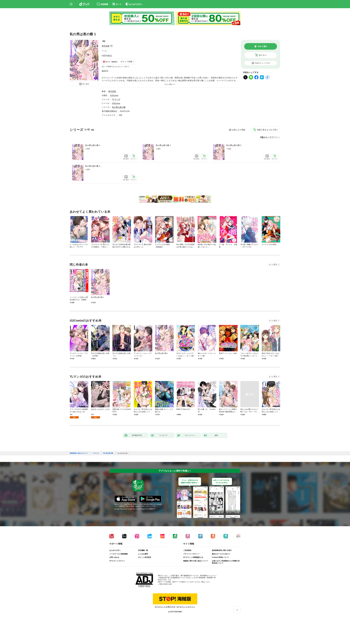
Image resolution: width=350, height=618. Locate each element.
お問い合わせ (114, 557)
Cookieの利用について (220, 557)
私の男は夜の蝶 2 (163, 145)
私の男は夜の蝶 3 (233, 145)
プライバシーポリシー (191, 554)
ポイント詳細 (126, 61)
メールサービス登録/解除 (118, 554)
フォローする (111, 46)
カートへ (262, 55)
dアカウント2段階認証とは (193, 557)
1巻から (264, 137)
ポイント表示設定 (144, 557)
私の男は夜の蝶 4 (92, 166)
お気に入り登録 (238, 130)
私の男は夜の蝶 (119, 107)
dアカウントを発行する (165, 607)
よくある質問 (143, 554)
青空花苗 (105, 46)
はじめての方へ (115, 550)
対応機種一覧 (143, 550)
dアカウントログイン (117, 561)
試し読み (86, 84)
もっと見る (273, 264)
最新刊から (274, 137)
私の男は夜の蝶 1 (92, 145)
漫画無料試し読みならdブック (79, 453)
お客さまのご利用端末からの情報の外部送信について (226, 562)
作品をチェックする (262, 63)
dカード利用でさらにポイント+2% (114, 67)
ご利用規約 (187, 550)
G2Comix (114, 95)
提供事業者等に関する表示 (222, 550)
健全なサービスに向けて (221, 554)
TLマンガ (116, 99)
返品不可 (105, 71)
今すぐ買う (262, 46)
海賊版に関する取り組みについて (195, 561)
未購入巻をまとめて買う (267, 130)
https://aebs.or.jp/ (165, 584)
